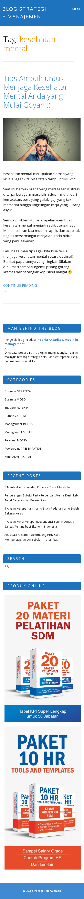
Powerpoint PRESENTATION (23, 448)
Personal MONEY (15, 440)
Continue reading (20, 288)
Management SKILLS (18, 432)
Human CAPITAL (15, 416)
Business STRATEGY (17, 391)
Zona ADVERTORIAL (18, 457)
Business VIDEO (15, 399)
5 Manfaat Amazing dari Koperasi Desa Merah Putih (38, 487)
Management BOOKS (18, 424)
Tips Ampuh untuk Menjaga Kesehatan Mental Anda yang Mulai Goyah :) (36, 91)
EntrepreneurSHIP (16, 407)
